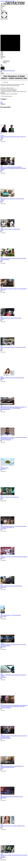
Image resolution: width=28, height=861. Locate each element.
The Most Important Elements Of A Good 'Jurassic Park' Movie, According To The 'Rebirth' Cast (14, 527)
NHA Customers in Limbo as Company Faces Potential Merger (14, 288)
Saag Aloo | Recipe (4, 467)
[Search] (2, 7)
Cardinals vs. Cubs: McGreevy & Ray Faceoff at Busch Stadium (14, 556)
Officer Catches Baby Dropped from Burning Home (11, 585)
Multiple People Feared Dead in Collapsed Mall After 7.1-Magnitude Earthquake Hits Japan (12, 767)
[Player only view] (2, 65)
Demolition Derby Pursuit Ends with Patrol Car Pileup (12, 796)
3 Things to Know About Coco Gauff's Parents (10, 229)
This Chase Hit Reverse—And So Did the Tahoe (11, 615)
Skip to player (3, 1)
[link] (14, 70)
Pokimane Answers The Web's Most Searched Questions (12, 377)
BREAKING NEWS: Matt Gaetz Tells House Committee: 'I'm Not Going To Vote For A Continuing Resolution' (13, 407)
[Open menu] (2, 4)
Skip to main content (10, 1)
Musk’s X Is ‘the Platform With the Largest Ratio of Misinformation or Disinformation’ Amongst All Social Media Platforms (13, 168)
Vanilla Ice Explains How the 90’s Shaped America (11, 318)
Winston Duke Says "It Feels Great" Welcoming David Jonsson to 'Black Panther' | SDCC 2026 (14, 438)
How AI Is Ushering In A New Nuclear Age (10, 497)
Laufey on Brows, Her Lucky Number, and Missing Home (13, 825)
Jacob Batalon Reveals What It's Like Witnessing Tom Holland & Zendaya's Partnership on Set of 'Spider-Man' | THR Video (14, 706)
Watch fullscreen (4, 18)
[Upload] (2, 9)
